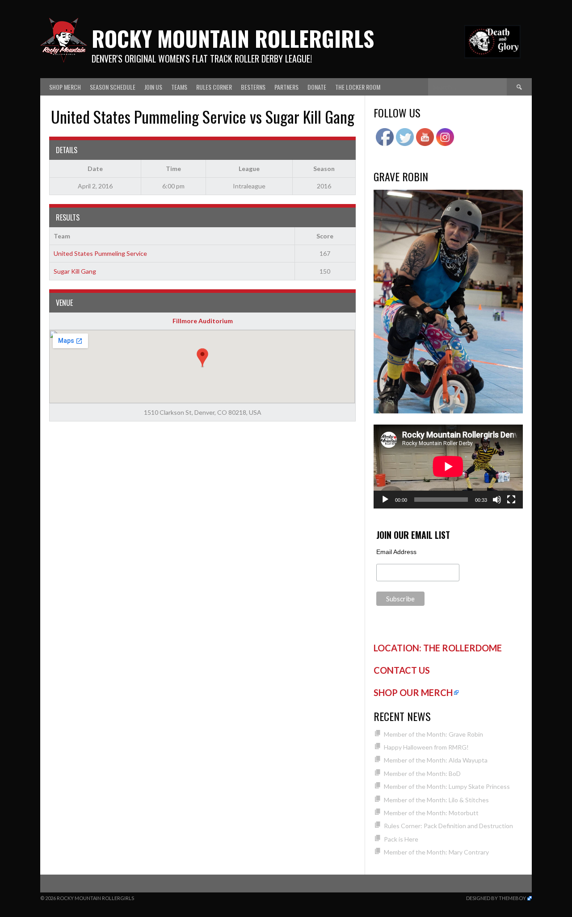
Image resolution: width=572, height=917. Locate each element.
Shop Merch (65, 87)
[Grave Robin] (448, 411)
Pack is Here (401, 839)
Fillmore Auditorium (202, 321)
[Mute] (496, 499)
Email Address (396, 551)
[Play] (385, 499)
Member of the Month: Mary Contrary (436, 852)
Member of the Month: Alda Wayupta (436, 760)
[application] (448, 467)
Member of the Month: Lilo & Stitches (436, 800)
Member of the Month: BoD (422, 773)
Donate (316, 87)
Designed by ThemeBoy (496, 898)
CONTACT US (402, 670)
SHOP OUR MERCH (413, 692)
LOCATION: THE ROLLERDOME (438, 647)
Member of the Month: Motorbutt (431, 813)
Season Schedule (112, 87)
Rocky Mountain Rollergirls (233, 38)
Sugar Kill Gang (75, 271)
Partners (286, 87)
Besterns (253, 87)
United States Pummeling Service (100, 253)
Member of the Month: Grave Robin (433, 734)
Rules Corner (214, 87)
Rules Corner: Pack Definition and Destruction (448, 825)
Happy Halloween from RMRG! (426, 747)
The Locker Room (357, 87)
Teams (179, 87)
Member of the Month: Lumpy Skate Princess (447, 786)
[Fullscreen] (511, 499)
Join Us (153, 87)
